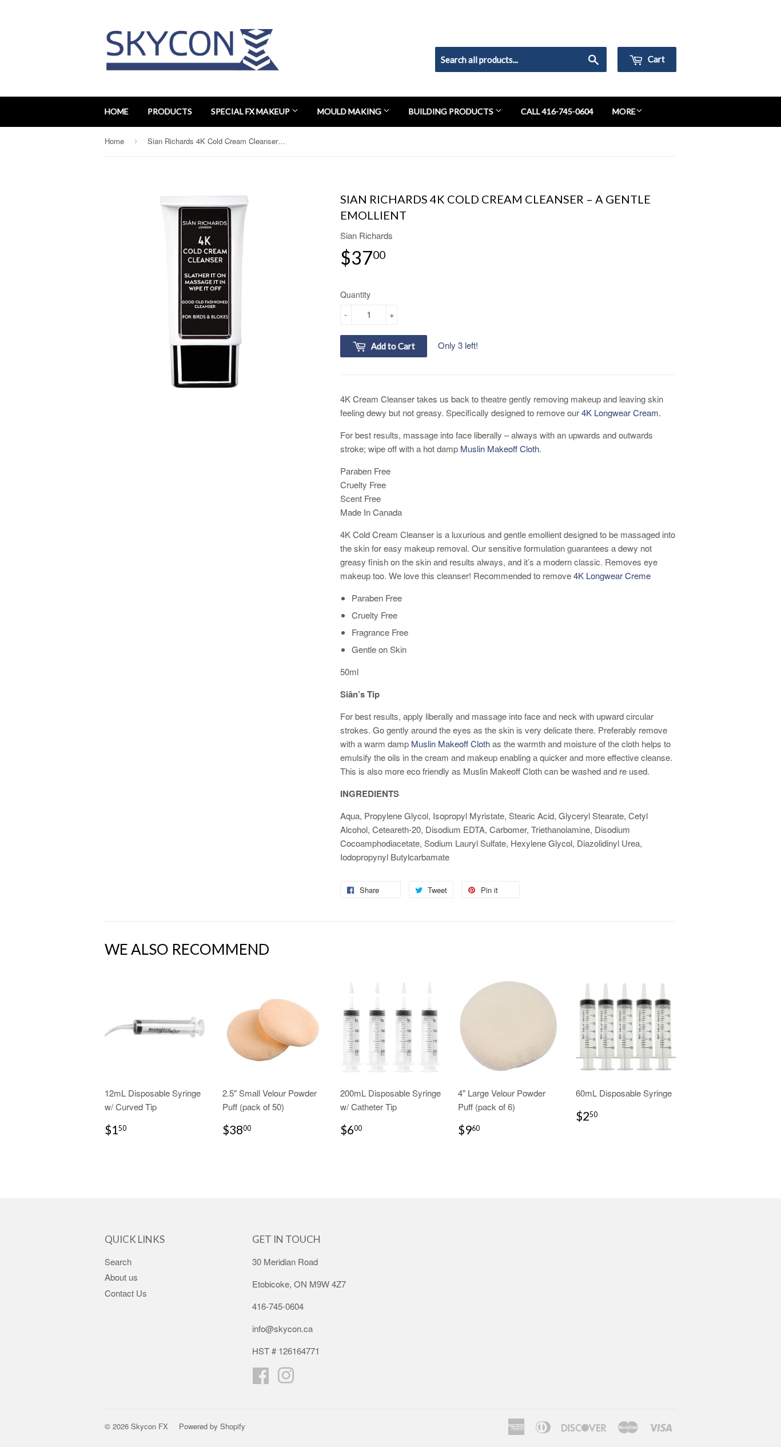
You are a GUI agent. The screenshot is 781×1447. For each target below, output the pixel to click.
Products (170, 111)
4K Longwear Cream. (621, 412)
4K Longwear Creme (612, 575)
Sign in (582, 32)
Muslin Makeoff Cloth (499, 449)
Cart (655, 59)
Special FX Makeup (251, 111)
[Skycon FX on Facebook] (260, 1379)
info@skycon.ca (282, 1328)
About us (121, 1277)
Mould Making (350, 111)
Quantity (355, 294)
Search (118, 1261)
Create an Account (644, 32)
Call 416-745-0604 (557, 111)
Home (117, 111)
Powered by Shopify (212, 1426)
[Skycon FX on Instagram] (285, 1379)
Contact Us (126, 1293)
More (624, 111)
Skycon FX (149, 1426)
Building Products (452, 111)
